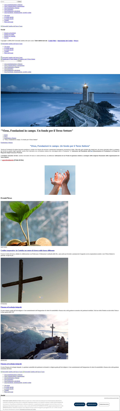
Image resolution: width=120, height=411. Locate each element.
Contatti (6, 20)
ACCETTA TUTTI (79, 404)
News (5, 136)
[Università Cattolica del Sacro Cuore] (11, 26)
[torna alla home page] (18, 59)
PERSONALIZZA (104, 404)
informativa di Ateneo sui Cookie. (28, 409)
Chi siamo (7, 15)
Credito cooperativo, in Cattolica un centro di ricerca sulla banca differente (27, 250)
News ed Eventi (8, 22)
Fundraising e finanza (10, 138)
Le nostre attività (8, 17)
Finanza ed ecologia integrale (11, 307)
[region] (60, 403)
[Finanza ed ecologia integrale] (34, 302)
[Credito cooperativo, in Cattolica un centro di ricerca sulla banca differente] (34, 245)
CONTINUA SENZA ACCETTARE (111, 398)
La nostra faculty (9, 18)
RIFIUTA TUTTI (92, 404)
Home (6, 135)
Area (13, 4)
